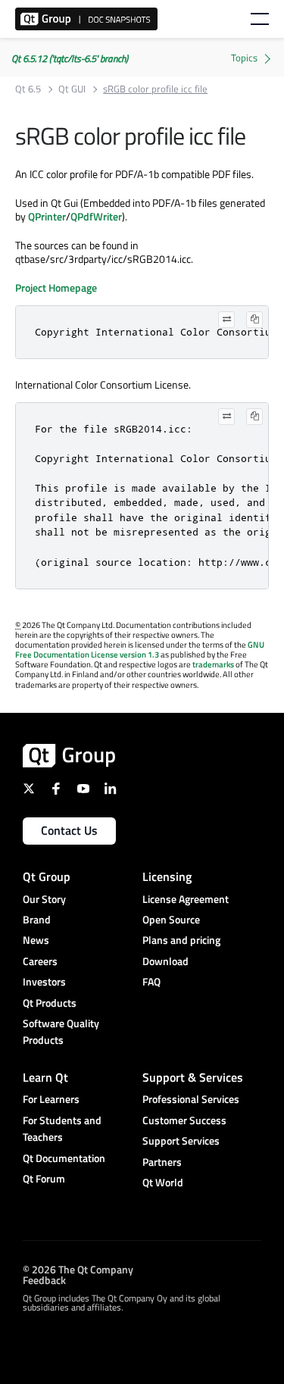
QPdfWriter (96, 216)
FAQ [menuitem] (151, 981)
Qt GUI (72, 89)
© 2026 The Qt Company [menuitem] (78, 1268)
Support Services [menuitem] (181, 1140)
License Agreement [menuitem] (185, 899)
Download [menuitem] (165, 961)
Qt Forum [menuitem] (44, 1178)
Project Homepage (56, 287)
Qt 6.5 (28, 89)
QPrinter (47, 216)
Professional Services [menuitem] (190, 1099)
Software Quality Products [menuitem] (61, 1031)
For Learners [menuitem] (51, 1099)
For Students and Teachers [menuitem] (62, 1128)
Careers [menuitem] (40, 961)
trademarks (213, 664)
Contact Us (69, 830)
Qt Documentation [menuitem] (64, 1158)
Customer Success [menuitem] (184, 1120)
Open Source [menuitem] (171, 919)
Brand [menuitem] (37, 919)
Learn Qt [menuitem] (45, 1077)
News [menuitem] (36, 940)
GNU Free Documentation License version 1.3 (139, 650)
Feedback (44, 1279)
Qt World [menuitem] (162, 1182)
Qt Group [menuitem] (46, 876)
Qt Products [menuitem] (49, 1003)
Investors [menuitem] (44, 981)
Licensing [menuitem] (167, 876)
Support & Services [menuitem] (192, 1077)
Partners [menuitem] (162, 1162)
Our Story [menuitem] (44, 899)
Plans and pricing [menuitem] (181, 940)
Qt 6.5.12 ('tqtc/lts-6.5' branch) (69, 58)
